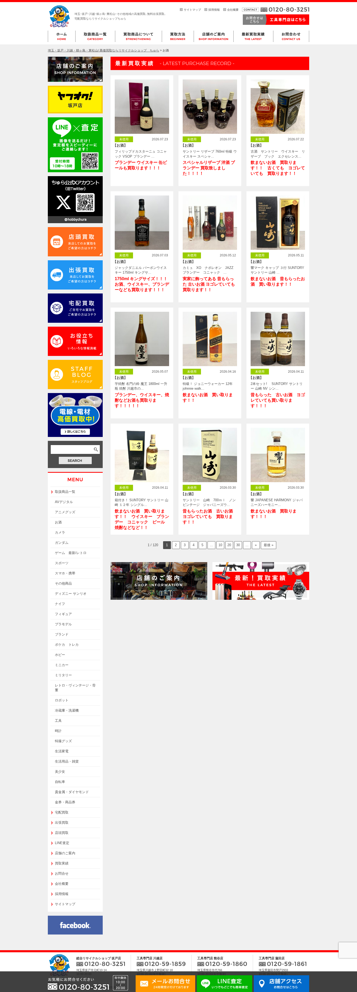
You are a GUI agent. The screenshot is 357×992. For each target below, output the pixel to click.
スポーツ (61, 563)
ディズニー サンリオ (71, 594)
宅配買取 (61, 812)
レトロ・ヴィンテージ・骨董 (75, 687)
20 (229, 545)
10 (220, 545)
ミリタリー (63, 675)
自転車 (60, 782)
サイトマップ (192, 9)
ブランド (61, 634)
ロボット (61, 700)
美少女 (60, 772)
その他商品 (63, 583)
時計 (58, 731)
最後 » (268, 545)
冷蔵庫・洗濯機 (67, 710)
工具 (58, 721)
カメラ (60, 532)
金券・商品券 (65, 802)
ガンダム (61, 543)
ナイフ (60, 604)
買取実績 (61, 863)
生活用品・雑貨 (67, 761)
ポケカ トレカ (67, 645)
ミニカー (61, 665)
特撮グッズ (63, 741)
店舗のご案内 (65, 853)
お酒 (58, 522)
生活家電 (61, 751)
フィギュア (63, 614)
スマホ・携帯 (65, 573)
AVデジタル (64, 502)
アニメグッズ (65, 512)
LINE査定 (62, 843)
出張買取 (61, 822)
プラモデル (63, 624)
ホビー (60, 655)
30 (238, 545)
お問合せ (61, 873)
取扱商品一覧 (65, 492)
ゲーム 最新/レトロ (71, 553)
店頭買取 (61, 833)
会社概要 (233, 9)
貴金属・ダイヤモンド (72, 792)
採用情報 (214, 9)
